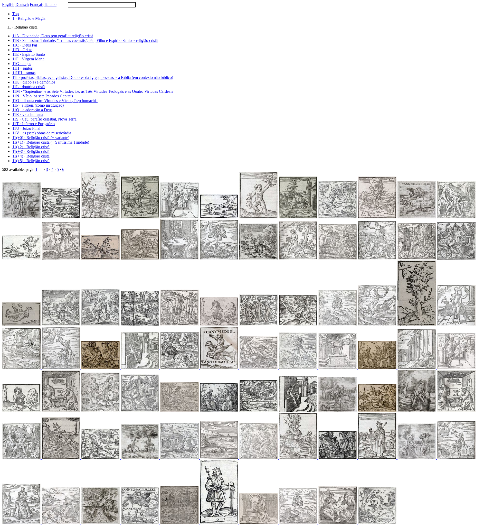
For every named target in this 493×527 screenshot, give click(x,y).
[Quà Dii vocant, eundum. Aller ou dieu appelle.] (61, 458)
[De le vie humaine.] (377, 367)
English (8, 4)
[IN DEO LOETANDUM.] (417, 217)
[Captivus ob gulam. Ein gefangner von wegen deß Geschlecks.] (61, 217)
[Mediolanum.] (180, 458)
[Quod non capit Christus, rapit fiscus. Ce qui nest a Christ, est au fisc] (377, 458)
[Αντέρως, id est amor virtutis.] (298, 258)
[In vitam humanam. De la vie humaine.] (61, 410)
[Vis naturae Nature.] (377, 324)
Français (36, 4)
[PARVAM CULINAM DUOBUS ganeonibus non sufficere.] (417, 324)
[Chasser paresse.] (101, 367)
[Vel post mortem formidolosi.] (101, 410)
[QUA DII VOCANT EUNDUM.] (101, 258)
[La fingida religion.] (338, 258)
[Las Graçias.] (180, 324)
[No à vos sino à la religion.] (417, 258)
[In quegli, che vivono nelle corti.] (298, 410)
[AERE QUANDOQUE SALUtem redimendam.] (219, 217)
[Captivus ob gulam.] (219, 458)
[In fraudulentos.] (22, 367)
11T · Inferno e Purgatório (33, 124)
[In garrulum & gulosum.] (61, 522)
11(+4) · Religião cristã (31, 156)
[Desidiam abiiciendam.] (338, 458)
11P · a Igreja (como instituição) (38, 105)
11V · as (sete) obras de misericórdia (41, 133)
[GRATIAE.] (22, 217)
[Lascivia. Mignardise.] (22, 522)
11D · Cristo (22, 50)
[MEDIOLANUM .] (180, 522)
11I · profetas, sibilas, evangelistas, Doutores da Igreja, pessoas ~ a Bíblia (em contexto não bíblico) (92, 77)
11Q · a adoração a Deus (32, 110)
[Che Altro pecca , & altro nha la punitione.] (456, 258)
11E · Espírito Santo (28, 54)
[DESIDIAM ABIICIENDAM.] (417, 410)
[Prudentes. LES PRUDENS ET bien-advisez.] (219, 258)
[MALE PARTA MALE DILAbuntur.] (140, 458)
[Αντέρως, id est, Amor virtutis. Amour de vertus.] (219, 324)
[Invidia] (61, 258)
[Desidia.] (61, 324)
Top (15, 14)
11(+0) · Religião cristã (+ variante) (40, 137)
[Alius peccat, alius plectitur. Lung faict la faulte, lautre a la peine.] (101, 217)
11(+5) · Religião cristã (31, 161)
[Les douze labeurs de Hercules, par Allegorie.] (259, 458)
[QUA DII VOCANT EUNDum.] (101, 522)
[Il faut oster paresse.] (22, 458)
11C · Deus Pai (24, 45)
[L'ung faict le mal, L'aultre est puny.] (140, 410)
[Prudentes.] (180, 410)
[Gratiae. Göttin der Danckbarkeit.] (259, 324)
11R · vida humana (27, 114)
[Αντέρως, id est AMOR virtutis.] (22, 258)
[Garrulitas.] (417, 367)
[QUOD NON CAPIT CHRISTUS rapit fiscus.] (219, 522)
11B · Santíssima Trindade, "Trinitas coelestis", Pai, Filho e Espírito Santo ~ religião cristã (85, 40)
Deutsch (22, 4)
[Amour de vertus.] (377, 410)
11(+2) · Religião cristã (31, 147)
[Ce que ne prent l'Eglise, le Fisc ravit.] (180, 217)
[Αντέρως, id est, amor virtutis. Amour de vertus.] (22, 410)
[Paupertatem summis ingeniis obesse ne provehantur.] (456, 458)
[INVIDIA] (298, 367)
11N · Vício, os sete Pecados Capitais (42, 96)
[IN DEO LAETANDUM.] (22, 324)
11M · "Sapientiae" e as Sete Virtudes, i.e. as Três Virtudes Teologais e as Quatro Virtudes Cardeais (92, 91)
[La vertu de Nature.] (338, 217)
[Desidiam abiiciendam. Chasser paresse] (298, 458)
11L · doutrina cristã (28, 87)
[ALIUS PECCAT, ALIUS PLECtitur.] (338, 410)
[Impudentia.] (377, 258)
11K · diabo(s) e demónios (33, 82)
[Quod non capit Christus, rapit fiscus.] (456, 367)
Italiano (50, 4)
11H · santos (22, 68)
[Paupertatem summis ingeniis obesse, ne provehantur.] (101, 324)
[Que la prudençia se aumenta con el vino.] (338, 367)
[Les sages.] (338, 324)
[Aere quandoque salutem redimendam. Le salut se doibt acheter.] (377, 217)
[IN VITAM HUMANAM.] (417, 458)
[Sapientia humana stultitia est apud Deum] (140, 258)
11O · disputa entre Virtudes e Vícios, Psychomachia (55, 100)
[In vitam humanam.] (219, 410)
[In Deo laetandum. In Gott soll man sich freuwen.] (259, 410)
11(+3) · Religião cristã (31, 151)
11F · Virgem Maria (28, 59)
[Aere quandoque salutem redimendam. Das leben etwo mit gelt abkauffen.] (140, 217)
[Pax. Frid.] (298, 217)
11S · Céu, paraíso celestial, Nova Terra (44, 119)
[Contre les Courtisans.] (140, 367)
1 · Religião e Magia (28, 18)
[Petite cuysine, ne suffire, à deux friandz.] (377, 522)
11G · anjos (21, 63)
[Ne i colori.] (140, 324)
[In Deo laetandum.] (219, 367)
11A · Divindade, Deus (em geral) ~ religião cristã (52, 36)
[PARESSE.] (456, 217)
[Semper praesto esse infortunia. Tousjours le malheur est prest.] (180, 258)
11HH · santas (23, 73)
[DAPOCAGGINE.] (259, 258)
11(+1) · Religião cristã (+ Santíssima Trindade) (50, 142)
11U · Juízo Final (26, 128)
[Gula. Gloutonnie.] (456, 324)
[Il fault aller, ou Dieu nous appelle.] (180, 367)
